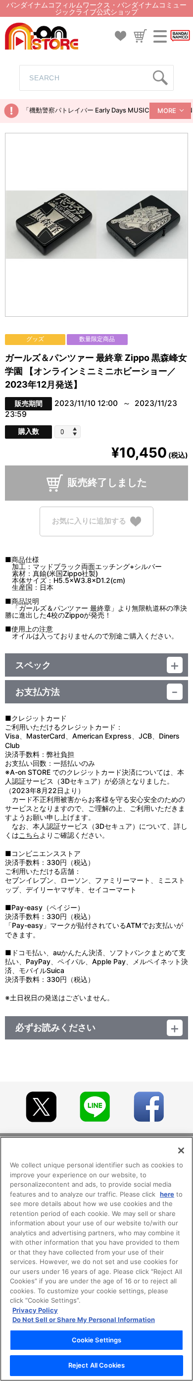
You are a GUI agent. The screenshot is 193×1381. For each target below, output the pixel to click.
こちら (29, 835)
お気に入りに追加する (89, 520)
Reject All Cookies (96, 1365)
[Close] (181, 1150)
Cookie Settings (97, 1340)
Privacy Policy (35, 1310)
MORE (166, 111)
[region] (96, 1259)
